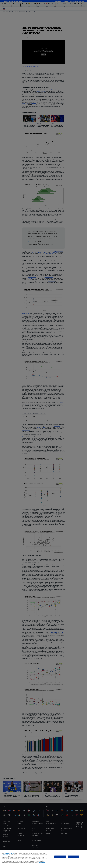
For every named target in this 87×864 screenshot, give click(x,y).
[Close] (84, 856)
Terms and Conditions (9, 853)
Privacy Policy (5, 854)
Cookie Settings (41, 862)
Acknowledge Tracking (73, 856)
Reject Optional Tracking (60, 856)
